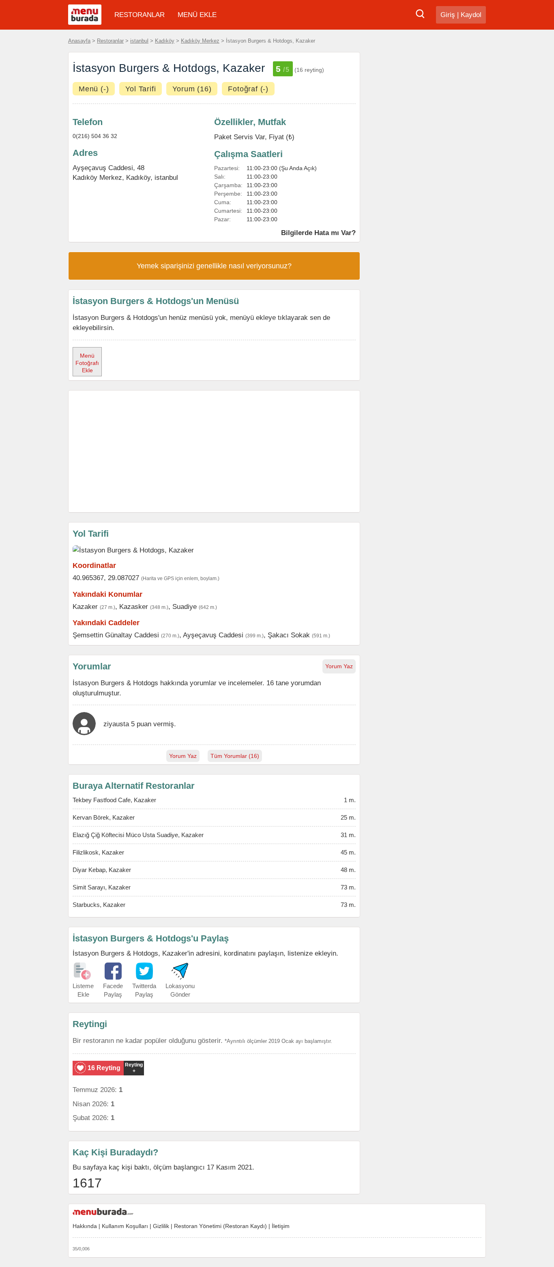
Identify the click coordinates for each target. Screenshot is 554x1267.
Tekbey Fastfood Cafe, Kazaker (114, 799)
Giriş (447, 15)
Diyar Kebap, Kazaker (102, 869)
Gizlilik (161, 1226)
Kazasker (133, 606)
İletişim (281, 1226)
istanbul (139, 41)
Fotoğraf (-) (248, 89)
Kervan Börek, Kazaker (104, 817)
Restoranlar (110, 41)
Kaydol (471, 15)
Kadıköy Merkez (200, 41)
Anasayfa (79, 41)
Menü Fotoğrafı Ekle (87, 362)
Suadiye (184, 606)
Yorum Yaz (339, 666)
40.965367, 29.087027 (106, 577)
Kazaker (85, 606)
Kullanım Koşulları (125, 1226)
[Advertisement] (214, 451)
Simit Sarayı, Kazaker (102, 887)
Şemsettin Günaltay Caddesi (116, 635)
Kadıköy (164, 41)
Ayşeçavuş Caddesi (213, 635)
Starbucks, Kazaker (99, 904)
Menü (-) (94, 89)
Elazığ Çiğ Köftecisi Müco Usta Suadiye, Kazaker (138, 834)
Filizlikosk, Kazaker (98, 852)
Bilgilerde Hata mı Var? (318, 232)
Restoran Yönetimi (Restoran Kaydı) (220, 1226)
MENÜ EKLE (197, 15)
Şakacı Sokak (289, 635)
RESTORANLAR (139, 15)
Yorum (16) (191, 89)
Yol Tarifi (140, 89)
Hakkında (85, 1226)
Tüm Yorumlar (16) (234, 756)
